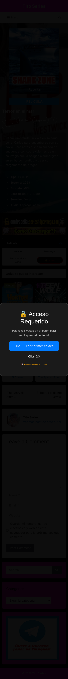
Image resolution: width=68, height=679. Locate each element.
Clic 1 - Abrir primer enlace (34, 346)
